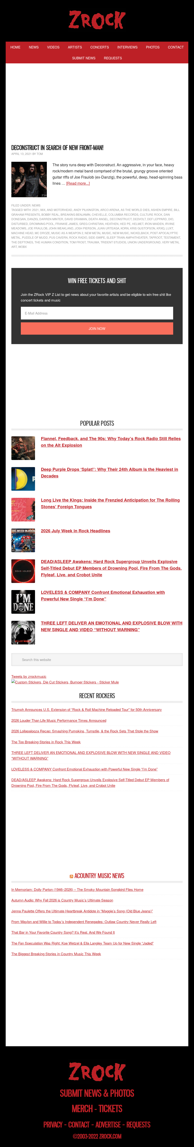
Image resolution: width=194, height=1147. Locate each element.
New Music (121, 233)
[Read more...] (78, 183)
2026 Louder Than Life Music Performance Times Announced (58, 720)
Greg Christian (91, 224)
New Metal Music (98, 233)
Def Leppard (157, 219)
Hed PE (125, 224)
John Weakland (61, 228)
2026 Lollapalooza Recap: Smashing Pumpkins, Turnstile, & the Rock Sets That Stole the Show (84, 730)
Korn (125, 228)
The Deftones (22, 242)
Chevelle (99, 214)
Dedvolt (139, 219)
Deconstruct (121, 219)
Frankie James (66, 224)
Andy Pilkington (86, 210)
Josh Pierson (85, 228)
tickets (110, 1108)
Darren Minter (51, 219)
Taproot (155, 237)
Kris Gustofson (142, 228)
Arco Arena (109, 210)
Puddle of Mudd (35, 237)
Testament (171, 237)
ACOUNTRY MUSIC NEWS (99, 876)
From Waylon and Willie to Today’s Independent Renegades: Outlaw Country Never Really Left (83, 921)
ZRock (97, 20)
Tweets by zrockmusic (28, 676)
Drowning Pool (41, 224)
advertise (108, 1124)
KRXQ (160, 228)
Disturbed (19, 224)
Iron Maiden (154, 224)
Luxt (169, 228)
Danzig (32, 219)
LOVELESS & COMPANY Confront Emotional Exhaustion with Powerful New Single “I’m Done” (84, 768)
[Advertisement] (97, 104)
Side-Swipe (96, 237)
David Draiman (76, 219)
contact (79, 1124)
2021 (35, 210)
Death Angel (98, 219)
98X (42, 210)
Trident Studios (113, 242)
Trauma (93, 242)
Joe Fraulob (37, 228)
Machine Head (22, 233)
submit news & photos (97, 1093)
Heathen (112, 224)
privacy (53, 1124)
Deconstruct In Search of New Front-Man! (57, 147)
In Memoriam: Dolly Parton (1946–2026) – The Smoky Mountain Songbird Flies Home (77, 889)
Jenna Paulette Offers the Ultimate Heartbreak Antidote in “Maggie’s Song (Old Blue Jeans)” (82, 910)
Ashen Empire (161, 210)
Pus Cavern (58, 237)
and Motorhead (59, 210)
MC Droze (42, 233)
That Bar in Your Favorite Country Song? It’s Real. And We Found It (63, 932)
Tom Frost (78, 242)
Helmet (137, 224)
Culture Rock (151, 214)
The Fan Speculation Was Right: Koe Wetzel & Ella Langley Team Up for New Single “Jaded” (82, 943)
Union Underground (144, 242)
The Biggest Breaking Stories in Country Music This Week (56, 953)
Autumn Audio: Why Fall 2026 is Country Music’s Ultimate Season (62, 899)
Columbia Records (123, 214)
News (36, 205)
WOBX (22, 247)
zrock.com (110, 1136)
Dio (170, 219)
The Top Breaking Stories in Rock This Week (46, 741)
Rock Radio (78, 237)
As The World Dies (135, 210)
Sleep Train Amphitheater (127, 237)
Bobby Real (50, 214)
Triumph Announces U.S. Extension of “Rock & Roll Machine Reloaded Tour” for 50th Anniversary (86, 709)
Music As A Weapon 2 (67, 233)
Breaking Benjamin (75, 214)
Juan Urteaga (108, 228)
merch (82, 1108)
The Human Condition (51, 242)
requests (138, 1124)
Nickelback (140, 233)
